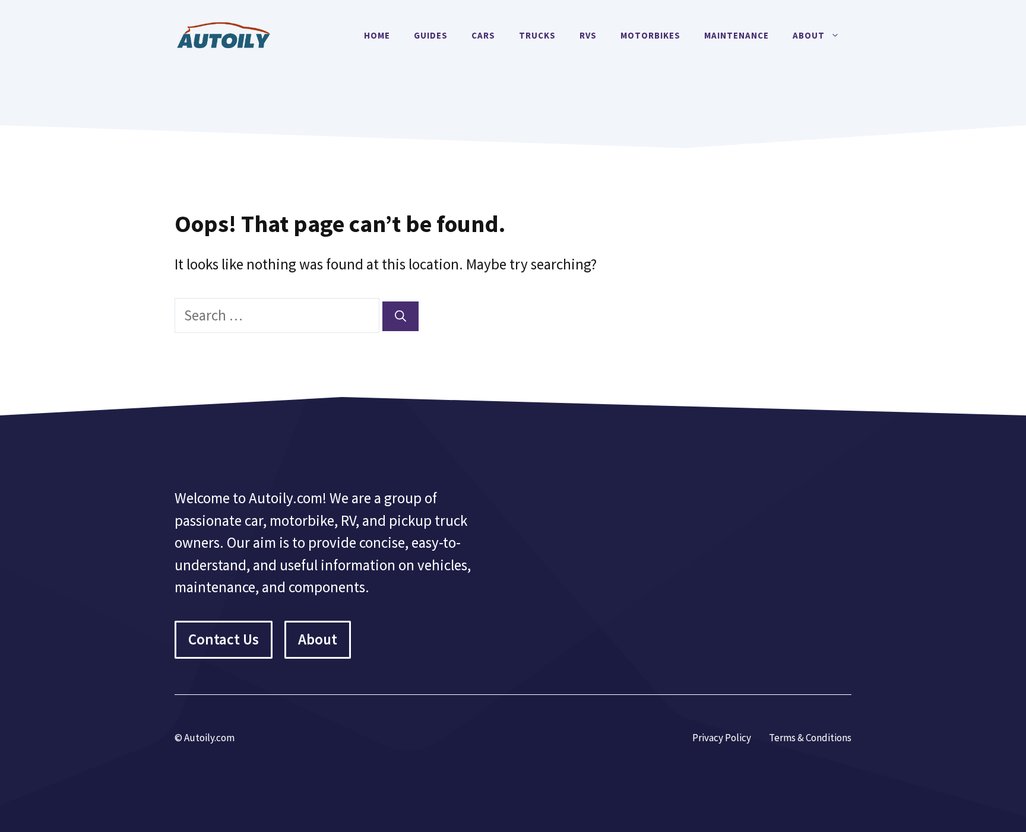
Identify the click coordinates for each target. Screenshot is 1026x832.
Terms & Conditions (810, 737)
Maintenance (736, 35)
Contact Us (223, 639)
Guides (431, 35)
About (809, 35)
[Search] (400, 316)
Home (377, 35)
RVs (588, 35)
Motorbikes (650, 35)
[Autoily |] (228, 33)
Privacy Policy (721, 737)
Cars (483, 35)
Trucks (537, 35)
